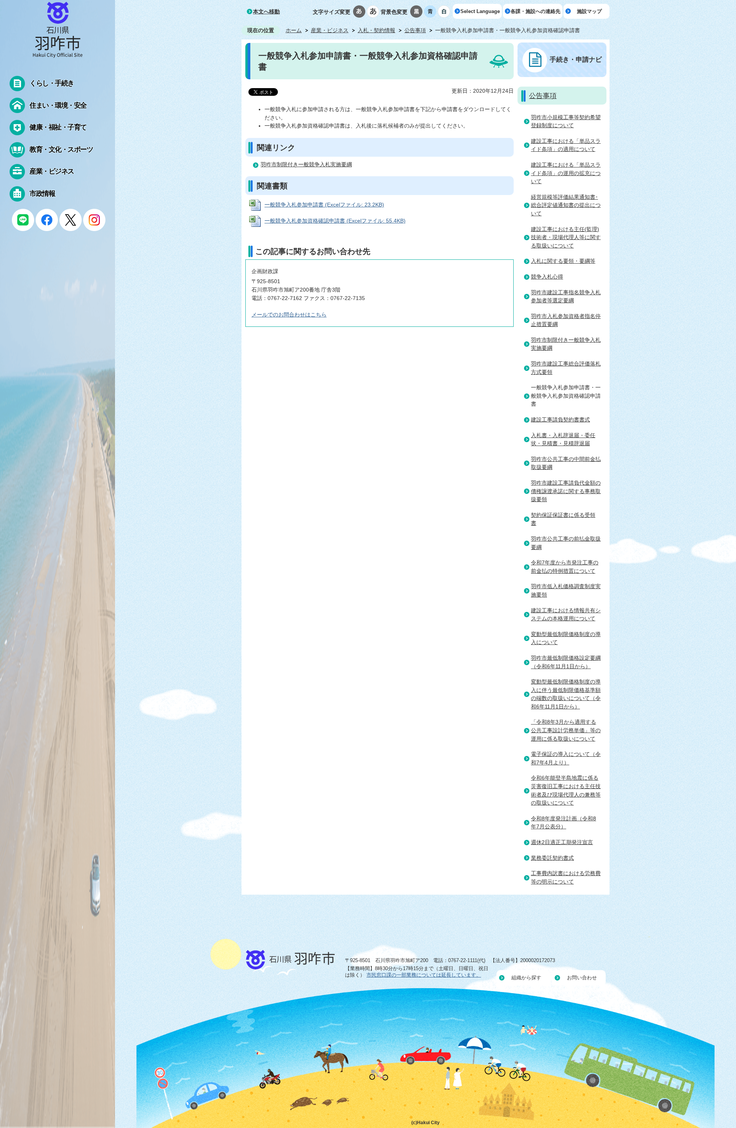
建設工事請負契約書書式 (560, 419)
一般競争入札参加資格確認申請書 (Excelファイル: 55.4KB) (335, 221)
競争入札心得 (547, 277)
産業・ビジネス (329, 30)
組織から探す (526, 977)
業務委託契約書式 (552, 858)
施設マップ (589, 11)
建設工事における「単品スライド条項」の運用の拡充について (566, 173)
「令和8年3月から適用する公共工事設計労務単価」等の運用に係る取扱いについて (566, 730)
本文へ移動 (266, 11)
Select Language (480, 11)
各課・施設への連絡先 (535, 11)
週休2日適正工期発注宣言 (562, 842)
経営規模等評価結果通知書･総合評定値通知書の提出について (566, 205)
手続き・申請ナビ (576, 59)
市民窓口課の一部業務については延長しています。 (423, 975)
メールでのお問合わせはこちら (289, 315)
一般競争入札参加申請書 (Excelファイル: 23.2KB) (324, 205)
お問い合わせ (582, 977)
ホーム (294, 30)
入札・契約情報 (376, 30)
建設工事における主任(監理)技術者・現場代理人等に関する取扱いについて (566, 237)
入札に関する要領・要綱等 (563, 261)
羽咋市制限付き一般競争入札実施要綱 (306, 164)
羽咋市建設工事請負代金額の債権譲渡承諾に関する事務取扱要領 (566, 491)
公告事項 (415, 30)
